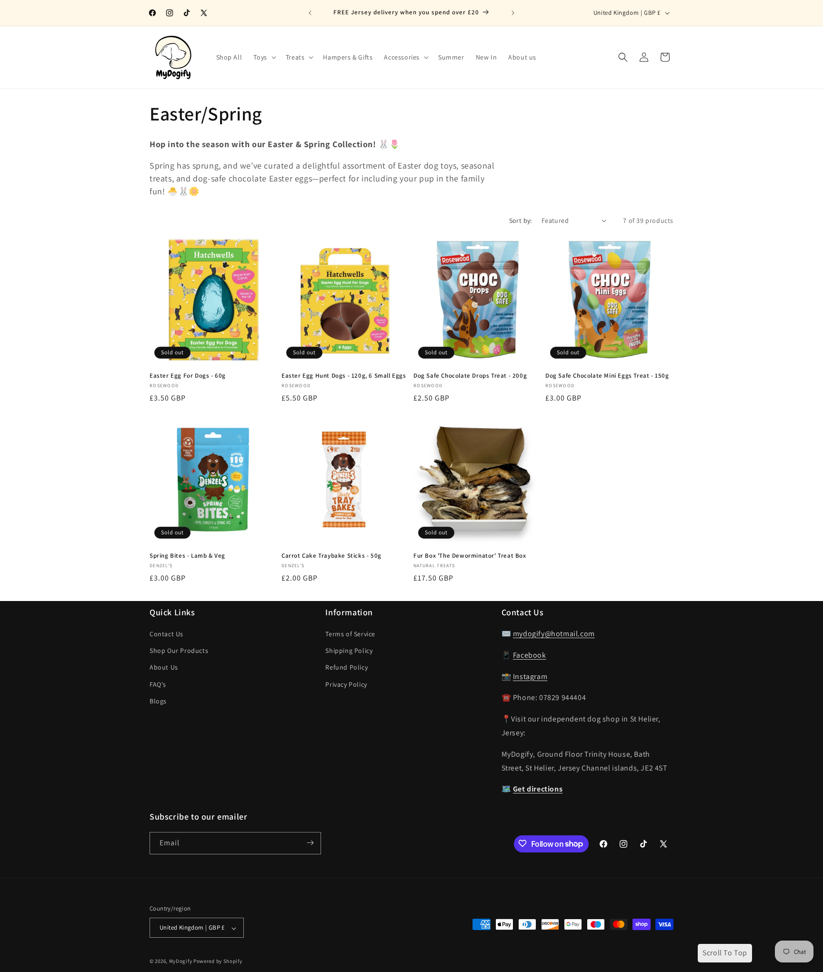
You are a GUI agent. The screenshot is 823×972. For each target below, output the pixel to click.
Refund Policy (346, 667)
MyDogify (180, 961)
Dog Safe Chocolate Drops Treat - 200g (470, 376)
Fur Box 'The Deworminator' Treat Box (469, 556)
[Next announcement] (512, 13)
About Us (164, 667)
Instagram (530, 676)
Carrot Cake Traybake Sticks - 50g (331, 556)
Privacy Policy (346, 684)
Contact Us (166, 634)
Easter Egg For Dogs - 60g (188, 376)
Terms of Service (350, 634)
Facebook (529, 655)
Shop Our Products (179, 651)
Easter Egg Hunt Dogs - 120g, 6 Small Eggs (343, 376)
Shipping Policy (348, 651)
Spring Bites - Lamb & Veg (187, 556)
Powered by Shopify (217, 961)
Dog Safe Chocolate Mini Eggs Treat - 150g (607, 376)
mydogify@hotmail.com (554, 634)
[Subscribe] (310, 843)
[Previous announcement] (310, 13)
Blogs (158, 701)
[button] (264, 57)
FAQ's (158, 684)
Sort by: (520, 220)
